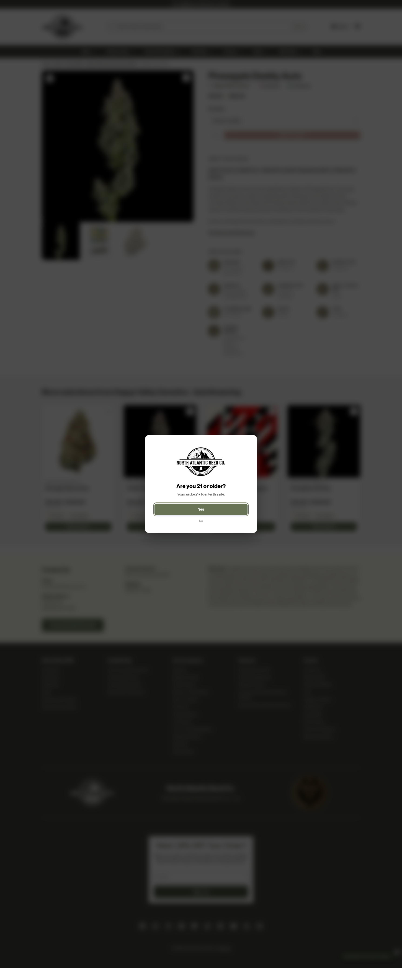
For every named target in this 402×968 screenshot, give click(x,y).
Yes (201, 509)
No (201, 521)
